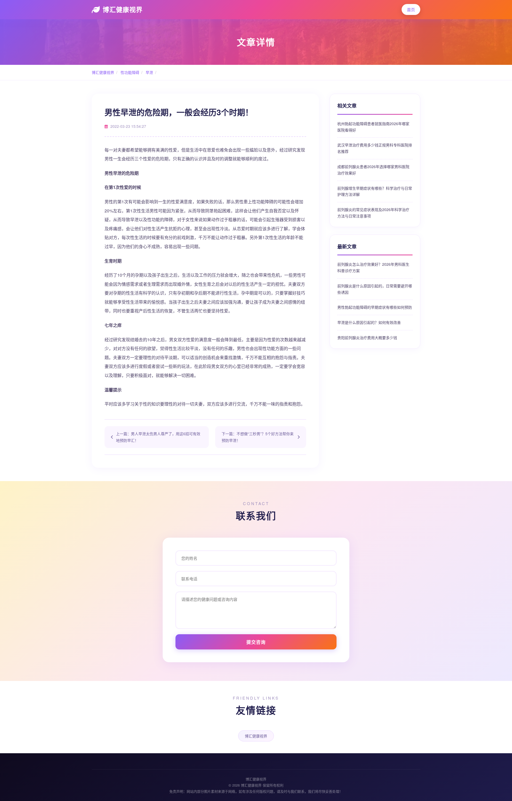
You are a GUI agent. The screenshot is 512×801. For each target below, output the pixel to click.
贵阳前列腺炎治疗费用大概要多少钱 (367, 337)
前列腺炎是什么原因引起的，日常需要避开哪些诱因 (374, 289)
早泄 (149, 72)
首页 (411, 9)
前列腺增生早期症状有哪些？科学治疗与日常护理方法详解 (374, 191)
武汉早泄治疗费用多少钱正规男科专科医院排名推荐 (374, 148)
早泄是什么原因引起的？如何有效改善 (369, 322)
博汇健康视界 (123, 9)
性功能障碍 (129, 72)
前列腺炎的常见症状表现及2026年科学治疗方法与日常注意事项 (373, 213)
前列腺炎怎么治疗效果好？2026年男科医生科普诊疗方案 (373, 267)
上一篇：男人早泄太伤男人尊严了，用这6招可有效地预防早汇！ (158, 437)
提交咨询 (256, 642)
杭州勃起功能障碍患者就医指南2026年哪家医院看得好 (373, 127)
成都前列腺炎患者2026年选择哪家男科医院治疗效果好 (373, 170)
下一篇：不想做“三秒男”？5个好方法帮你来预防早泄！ (258, 437)
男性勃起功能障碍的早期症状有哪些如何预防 (374, 307)
